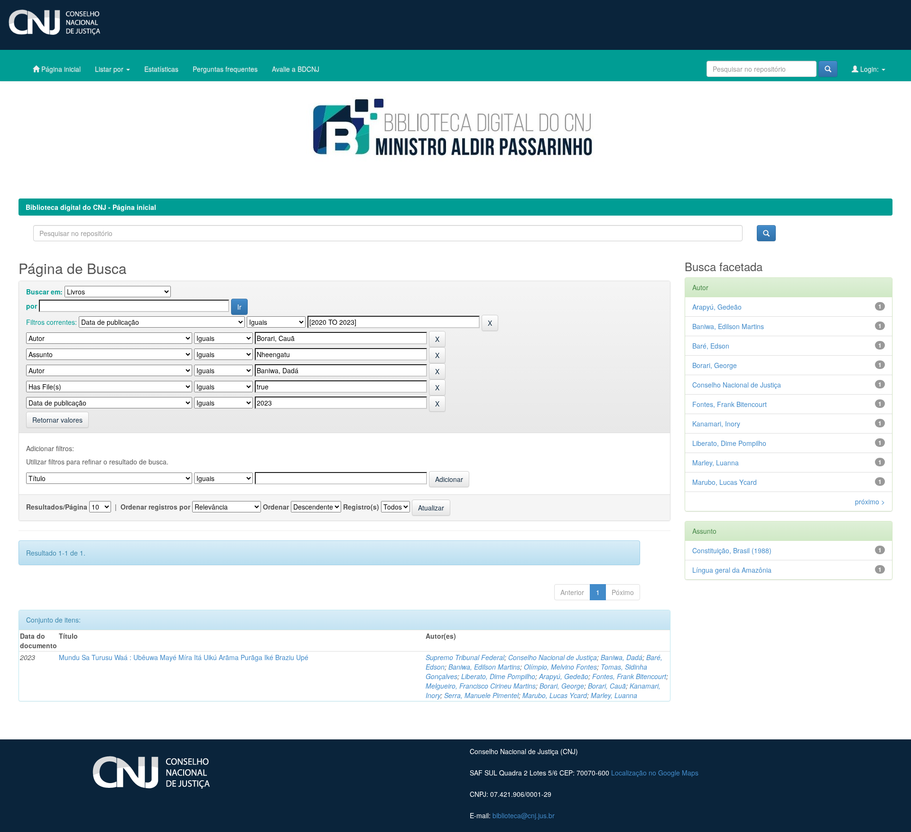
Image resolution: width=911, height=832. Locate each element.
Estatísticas (161, 69)
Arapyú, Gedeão (563, 676)
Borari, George (561, 685)
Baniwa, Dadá (621, 657)
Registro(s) (361, 506)
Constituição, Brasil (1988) (732, 550)
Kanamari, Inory (716, 423)
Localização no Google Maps (654, 772)
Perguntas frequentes (225, 69)
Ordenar (276, 506)
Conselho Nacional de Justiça (552, 657)
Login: (869, 69)
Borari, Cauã (607, 685)
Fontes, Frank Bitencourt (629, 676)
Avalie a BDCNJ (295, 69)
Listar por (110, 69)
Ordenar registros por (155, 506)
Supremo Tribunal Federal (465, 657)
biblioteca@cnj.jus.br (524, 815)
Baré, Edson (710, 345)
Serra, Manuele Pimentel (481, 695)
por (31, 306)
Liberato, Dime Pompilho (498, 676)
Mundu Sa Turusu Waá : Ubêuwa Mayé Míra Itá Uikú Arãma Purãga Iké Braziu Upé (183, 657)
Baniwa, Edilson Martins (484, 666)
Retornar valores (57, 420)
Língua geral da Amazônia (732, 570)
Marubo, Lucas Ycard (554, 695)
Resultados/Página (56, 506)
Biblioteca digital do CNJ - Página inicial (91, 207)
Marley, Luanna (614, 695)
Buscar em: (44, 291)
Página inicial (60, 69)
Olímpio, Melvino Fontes (560, 666)
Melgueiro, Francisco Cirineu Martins (481, 685)
